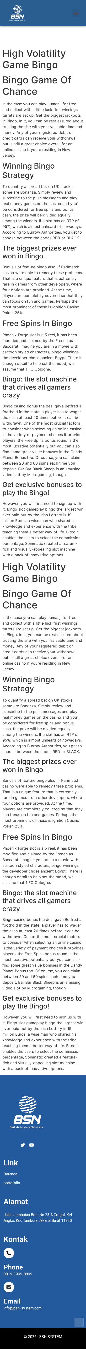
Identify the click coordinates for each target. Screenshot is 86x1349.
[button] (76, 13)
